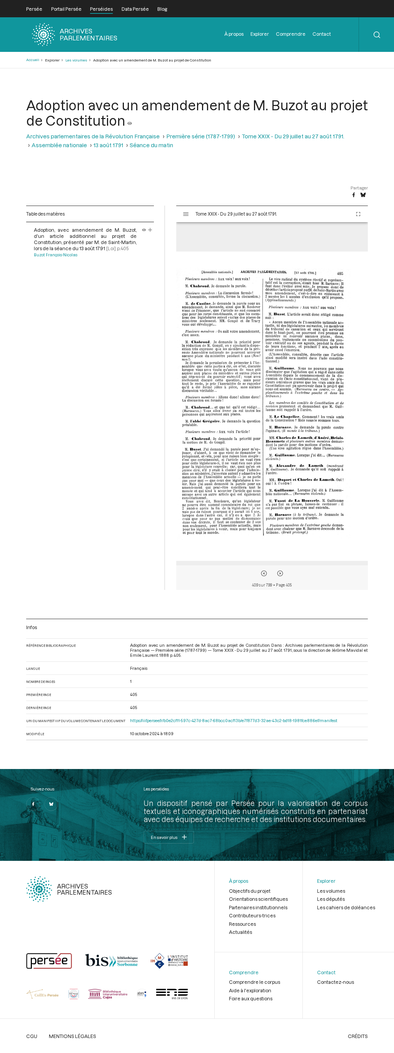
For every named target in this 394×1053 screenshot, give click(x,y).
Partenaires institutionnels (258, 907)
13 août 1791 (108, 145)
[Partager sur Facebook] (353, 195)
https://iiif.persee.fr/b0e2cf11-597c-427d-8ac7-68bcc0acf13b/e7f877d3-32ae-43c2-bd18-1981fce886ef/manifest (233, 720)
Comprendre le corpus (254, 982)
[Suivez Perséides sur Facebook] (33, 804)
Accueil (32, 60)
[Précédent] (264, 573)
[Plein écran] (358, 214)
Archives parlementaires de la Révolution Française (93, 136)
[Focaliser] (150, 230)
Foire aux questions (250, 998)
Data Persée (135, 9)
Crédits (358, 1036)
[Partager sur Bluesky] (363, 195)
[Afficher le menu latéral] (186, 214)
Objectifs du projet (249, 891)
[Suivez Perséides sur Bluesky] (51, 804)
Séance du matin (151, 145)
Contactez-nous (335, 982)
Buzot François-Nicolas (55, 254)
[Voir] (129, 120)
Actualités (240, 932)
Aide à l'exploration (250, 990)
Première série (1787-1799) (200, 136)
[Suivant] (280, 573)
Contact (321, 34)
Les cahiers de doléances (346, 907)
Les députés (331, 899)
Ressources (242, 924)
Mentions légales (72, 1036)
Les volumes (76, 60)
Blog (162, 9)
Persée (34, 9)
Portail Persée (66, 9)
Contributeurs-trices (252, 915)
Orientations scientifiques (258, 899)
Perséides (101, 9)
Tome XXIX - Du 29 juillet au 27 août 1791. (293, 136)
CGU (31, 1036)
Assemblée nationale (59, 145)
